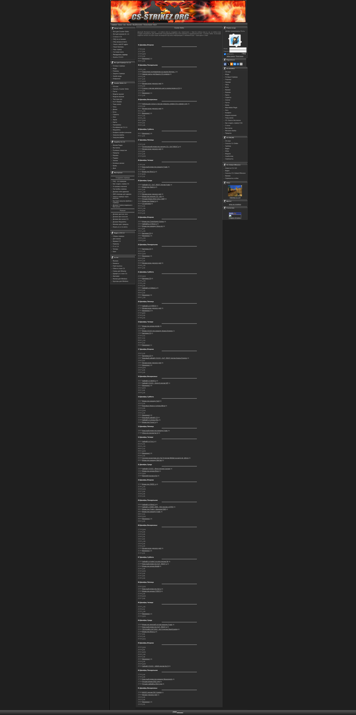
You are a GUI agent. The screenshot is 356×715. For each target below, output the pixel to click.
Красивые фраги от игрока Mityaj (153, 406)
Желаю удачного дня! (149, 695)
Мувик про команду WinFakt (152, 460)
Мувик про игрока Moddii (150, 566)
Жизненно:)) (146, 310)
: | (142, 111)
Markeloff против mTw (149, 476)
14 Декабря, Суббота (146, 397)
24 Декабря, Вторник (146, 217)
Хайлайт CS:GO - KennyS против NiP (155, 383)
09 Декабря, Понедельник (148, 500)
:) (142, 56)
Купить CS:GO (118, 57)
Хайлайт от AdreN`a (149, 381)
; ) (143, 69)
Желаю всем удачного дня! (151, 83)
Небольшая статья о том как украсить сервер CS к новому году (164, 104)
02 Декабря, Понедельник (148, 670)
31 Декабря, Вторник (146, 45)
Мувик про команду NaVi (151, 401)
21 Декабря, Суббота (146, 272)
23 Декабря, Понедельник (148, 244)
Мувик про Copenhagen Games (153, 221)
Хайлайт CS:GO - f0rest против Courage (156, 468)
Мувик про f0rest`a (148, 171)
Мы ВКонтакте (137, 24)
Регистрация (148, 24)
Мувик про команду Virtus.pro (152, 226)
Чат (124, 24)
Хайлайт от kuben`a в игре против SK (155, 561)
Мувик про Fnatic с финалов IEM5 (154, 509)
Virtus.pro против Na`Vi (150, 433)
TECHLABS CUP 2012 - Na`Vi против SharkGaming (160, 629)
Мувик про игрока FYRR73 (151, 591)
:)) (143, 54)
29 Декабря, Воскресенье (147, 99)
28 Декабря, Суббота (146, 129)
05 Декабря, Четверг (145, 602)
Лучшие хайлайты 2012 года (152, 684)
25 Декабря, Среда (145, 180)
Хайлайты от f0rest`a (149, 224)
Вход (155, 24)
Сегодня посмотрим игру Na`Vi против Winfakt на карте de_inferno (165, 458)
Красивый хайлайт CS (150, 417)
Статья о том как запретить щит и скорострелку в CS (161, 88)
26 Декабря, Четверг (145, 160)
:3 (142, 313)
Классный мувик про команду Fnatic (155, 167)
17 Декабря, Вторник (146, 349)
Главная (114, 24)
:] (142, 49)
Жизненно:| (146, 256)
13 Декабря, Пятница (146, 426)
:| (142, 444)
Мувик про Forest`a (149, 422)
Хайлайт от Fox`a (148, 441)
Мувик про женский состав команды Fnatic (157, 624)
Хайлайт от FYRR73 (149, 306)
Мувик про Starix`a (148, 187)
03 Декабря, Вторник (146, 643)
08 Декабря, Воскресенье (147, 525)
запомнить (230, 54)
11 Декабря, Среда (145, 464)
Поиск (120, 24)
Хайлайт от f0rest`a (149, 504)
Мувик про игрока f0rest (150, 471)
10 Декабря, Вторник (146, 480)
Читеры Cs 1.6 (235, 197)
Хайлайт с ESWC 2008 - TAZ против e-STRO (157, 507)
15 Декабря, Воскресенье (147, 376)
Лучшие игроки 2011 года (151, 681)
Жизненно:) (146, 58)
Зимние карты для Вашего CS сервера (156, 74)
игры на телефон (235, 204)
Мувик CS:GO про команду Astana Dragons (157, 331)
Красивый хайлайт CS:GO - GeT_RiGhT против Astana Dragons (164, 358)
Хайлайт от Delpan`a (149, 288)
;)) (143, 571)
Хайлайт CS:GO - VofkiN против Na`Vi (155, 666)
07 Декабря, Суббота (146, 557)
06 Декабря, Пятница (146, 582)
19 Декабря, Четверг (145, 322)
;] (142, 123)
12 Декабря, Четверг (145, 437)
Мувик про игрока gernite (151, 326)
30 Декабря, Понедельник (148, 65)
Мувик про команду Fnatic (151, 511)
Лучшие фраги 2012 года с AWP (153, 199)
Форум (129, 24)
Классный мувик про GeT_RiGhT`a (154, 564)
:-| (143, 281)
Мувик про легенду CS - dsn (152, 196)
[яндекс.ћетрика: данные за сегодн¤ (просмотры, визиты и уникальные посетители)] (235, 217)
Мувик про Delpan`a (149, 201)
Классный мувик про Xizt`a (151, 589)
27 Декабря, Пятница (146, 140)
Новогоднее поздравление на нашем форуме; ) (159, 72)
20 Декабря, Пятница (146, 301)
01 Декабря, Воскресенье (147, 688)
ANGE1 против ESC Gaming (152, 692)
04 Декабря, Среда (145, 620)
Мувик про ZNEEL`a (149, 484)
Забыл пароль (231, 56)
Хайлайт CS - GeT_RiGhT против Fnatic (156, 184)
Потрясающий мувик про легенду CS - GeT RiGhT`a (160, 146)
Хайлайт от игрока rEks (150, 420)
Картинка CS (146, 233)
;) (142, 86)
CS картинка (146, 203)
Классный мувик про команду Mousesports (157, 679)
